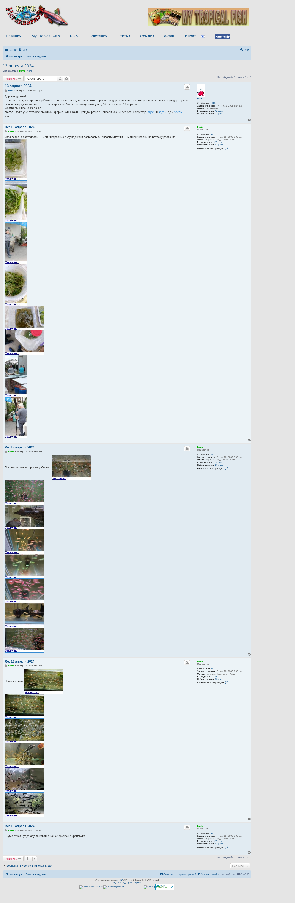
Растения (98, 36)
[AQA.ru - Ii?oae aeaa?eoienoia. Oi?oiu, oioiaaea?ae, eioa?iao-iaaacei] (164, 887)
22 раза (218, 142)
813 (212, 134)
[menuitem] (22, 50)
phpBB (119, 880)
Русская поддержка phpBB (127, 882)
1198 (213, 103)
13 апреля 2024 (18, 66)
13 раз (218, 113)
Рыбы (75, 36)
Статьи (123, 36)
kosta (22, 71)
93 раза (219, 144)
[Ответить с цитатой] (187, 86)
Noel (29, 71)
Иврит (190, 36)
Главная (13, 36)
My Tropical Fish (46, 36)
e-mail (169, 36)
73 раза (218, 111)
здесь (151, 112)
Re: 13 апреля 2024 (19, 127)
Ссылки (147, 36)
